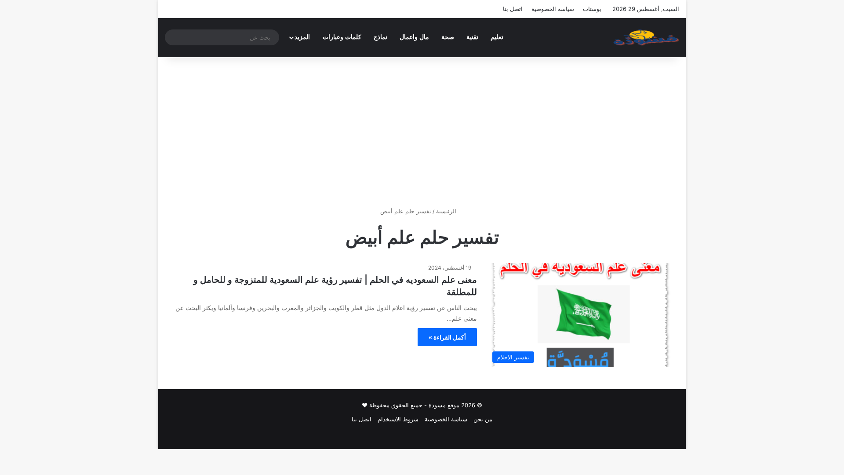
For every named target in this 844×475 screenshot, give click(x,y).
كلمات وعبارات (342, 37)
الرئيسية (447, 211)
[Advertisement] (422, 132)
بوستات (592, 8)
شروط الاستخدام (398, 419)
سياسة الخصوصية (552, 8)
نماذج (380, 37)
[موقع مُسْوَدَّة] (646, 37)
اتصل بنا (513, 8)
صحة (447, 37)
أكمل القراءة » (447, 337)
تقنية (472, 37)
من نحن (482, 419)
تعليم (497, 37)
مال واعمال (414, 37)
